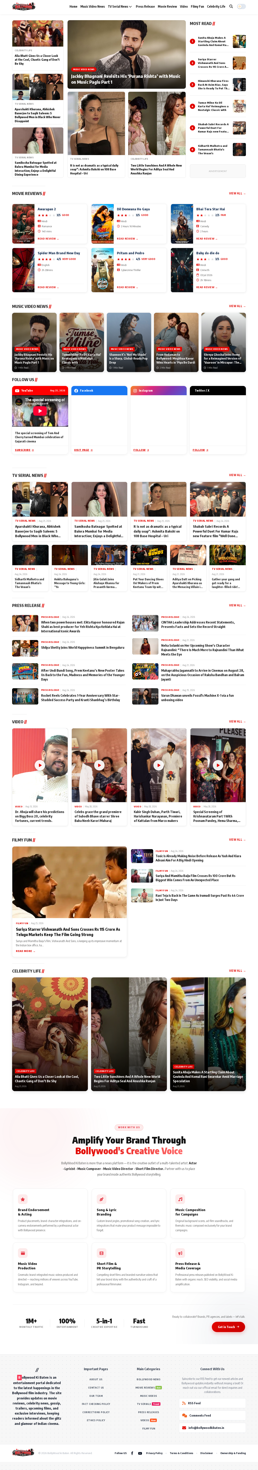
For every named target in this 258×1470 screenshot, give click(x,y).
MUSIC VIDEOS (148, 1395)
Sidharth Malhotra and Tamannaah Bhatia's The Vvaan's (212, 149)
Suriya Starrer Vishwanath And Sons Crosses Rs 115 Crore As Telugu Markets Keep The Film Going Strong (213, 67)
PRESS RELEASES (148, 1412)
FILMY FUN (148, 1428)
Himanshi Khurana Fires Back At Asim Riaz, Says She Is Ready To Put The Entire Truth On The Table (213, 88)
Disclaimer (206, 1453)
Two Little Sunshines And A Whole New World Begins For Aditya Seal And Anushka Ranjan (156, 169)
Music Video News (92, 6)
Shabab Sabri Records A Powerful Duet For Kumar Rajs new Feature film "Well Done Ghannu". (213, 132)
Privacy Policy (154, 1453)
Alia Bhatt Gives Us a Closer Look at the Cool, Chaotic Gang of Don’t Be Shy (37, 59)
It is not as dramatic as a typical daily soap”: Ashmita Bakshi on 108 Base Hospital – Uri (94, 169)
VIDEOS (144, 1420)
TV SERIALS (144, 1403)
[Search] (231, 6)
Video (184, 6)
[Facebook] (132, 1453)
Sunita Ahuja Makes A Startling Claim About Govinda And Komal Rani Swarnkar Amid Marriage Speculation (213, 45)
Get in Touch (226, 1327)
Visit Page (81, 449)
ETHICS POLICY (96, 1420)
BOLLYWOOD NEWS (148, 1379)
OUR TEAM (96, 1395)
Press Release (145, 6)
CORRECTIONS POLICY (95, 1412)
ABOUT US (95, 1379)
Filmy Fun (197, 6)
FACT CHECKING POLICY (96, 1403)
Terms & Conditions (181, 1453)
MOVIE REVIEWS (145, 1387)
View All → (237, 193)
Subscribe (22, 449)
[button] (241, 6)
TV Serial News (118, 6)
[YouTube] (140, 1453)
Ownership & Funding (233, 1453)
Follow (139, 449)
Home (73, 6)
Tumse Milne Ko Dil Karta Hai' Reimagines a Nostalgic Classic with (213, 106)
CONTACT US (96, 1387)
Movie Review (167, 6)
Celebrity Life (216, 6)
